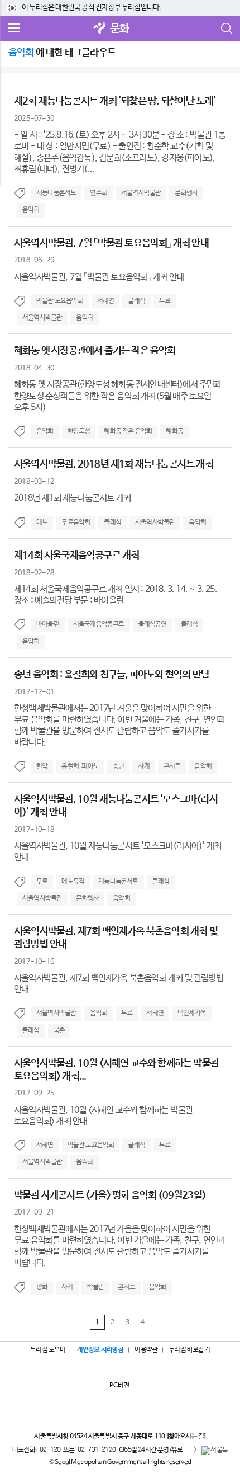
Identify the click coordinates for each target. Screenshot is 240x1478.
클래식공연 (152, 624)
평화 (41, 1287)
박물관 (95, 1287)
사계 (143, 766)
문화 (119, 28)
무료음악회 (75, 522)
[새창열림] (100, 28)
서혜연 (105, 301)
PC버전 (119, 1386)
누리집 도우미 (47, 1350)
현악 (41, 766)
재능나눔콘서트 (56, 193)
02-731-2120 (97, 1450)
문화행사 (186, 193)
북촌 (59, 1030)
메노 (41, 522)
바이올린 (47, 624)
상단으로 (208, 1385)
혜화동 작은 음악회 (128, 431)
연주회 (98, 193)
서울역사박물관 (141, 193)
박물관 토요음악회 (59, 301)
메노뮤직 (72, 882)
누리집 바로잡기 (189, 1350)
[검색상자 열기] (226, 28)
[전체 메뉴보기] (14, 28)
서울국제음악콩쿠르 (98, 624)
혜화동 (174, 431)
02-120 (50, 1450)
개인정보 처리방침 (100, 1350)
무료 (164, 301)
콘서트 (172, 766)
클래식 (136, 301)
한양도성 (79, 431)
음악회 (31, 210)
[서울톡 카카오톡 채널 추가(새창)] (214, 1450)
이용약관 (146, 1350)
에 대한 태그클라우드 (62, 52)
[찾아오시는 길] (186, 1437)
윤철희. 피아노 (80, 766)
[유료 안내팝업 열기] (188, 1449)
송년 (118, 766)
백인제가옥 (191, 1013)
